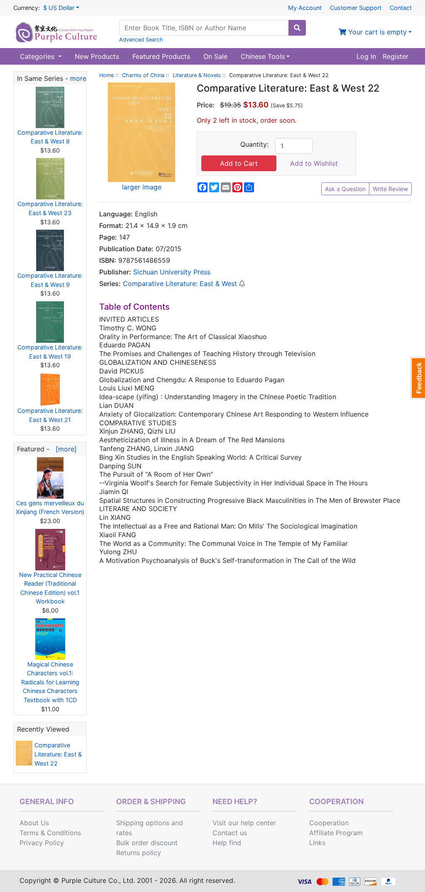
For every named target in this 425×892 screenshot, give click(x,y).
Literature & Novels (197, 75)
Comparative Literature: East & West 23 (50, 208)
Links (317, 843)
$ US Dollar (58, 7)
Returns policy (138, 852)
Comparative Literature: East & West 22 (58, 754)
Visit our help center (244, 823)
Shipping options (142, 823)
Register (395, 56)
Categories (38, 56)
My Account (305, 7)
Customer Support (355, 7)
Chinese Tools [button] (263, 56)
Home (106, 75)
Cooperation (329, 823)
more (78, 78)
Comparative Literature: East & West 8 (50, 137)
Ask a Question (345, 188)
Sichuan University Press (171, 272)
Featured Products (161, 56)
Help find (226, 843)
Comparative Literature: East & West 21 (50, 415)
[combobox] (204, 28)
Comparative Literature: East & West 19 (50, 352)
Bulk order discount (147, 843)
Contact (401, 7)
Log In (366, 56)
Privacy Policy (42, 843)
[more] (64, 449)
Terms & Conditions (50, 833)
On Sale (215, 56)
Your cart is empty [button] (376, 32)
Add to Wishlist (314, 163)
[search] (297, 28)
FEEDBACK (417, 378)
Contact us (229, 833)
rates (124, 833)
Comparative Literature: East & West (180, 283)
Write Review (390, 188)
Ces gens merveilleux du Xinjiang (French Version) (50, 507)
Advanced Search (141, 39)
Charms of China (143, 75)
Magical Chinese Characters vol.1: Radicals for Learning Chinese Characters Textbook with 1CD (50, 682)
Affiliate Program (336, 833)
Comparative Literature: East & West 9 (50, 280)
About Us (34, 823)
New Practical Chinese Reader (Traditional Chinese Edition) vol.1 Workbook (50, 588)
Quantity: (254, 144)
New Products (97, 56)
